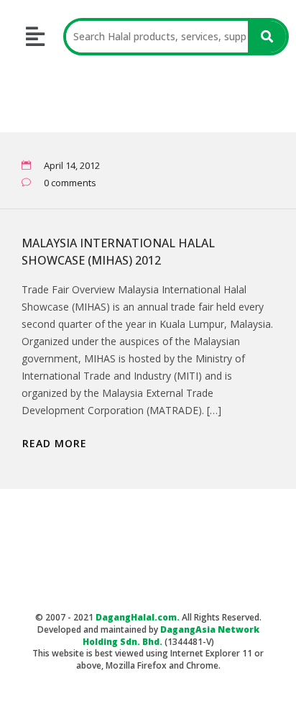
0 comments (70, 182)
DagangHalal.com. (138, 617)
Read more (54, 443)
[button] (35, 37)
